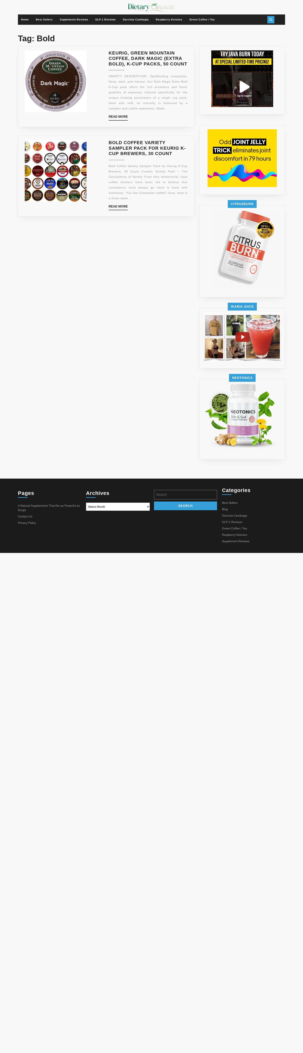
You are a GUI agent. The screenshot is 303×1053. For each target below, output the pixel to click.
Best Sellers (44, 19)
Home (25, 19)
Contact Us (25, 516)
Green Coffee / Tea (202, 19)
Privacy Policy (27, 522)
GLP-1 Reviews (105, 19)
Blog (225, 509)
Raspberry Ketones (169, 19)
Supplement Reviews (74, 19)
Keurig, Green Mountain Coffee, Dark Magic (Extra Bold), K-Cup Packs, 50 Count (148, 58)
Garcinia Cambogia (136, 19)
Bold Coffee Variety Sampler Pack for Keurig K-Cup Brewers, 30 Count (147, 148)
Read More (118, 118)
